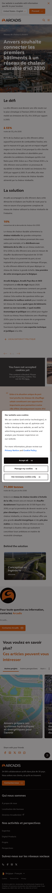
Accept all (23, 461)
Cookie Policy (30, 451)
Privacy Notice (12, 451)
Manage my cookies (24, 469)
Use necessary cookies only (23, 477)
